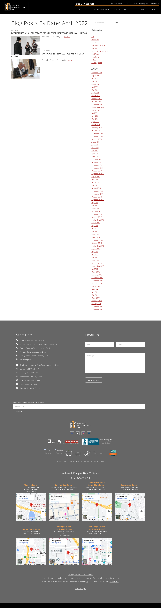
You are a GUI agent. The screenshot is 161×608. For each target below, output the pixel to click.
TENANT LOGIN (116, 4)
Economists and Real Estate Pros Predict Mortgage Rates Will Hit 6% (49, 33)
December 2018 (97, 191)
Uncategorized (96, 63)
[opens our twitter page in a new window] (78, 433)
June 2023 (94, 78)
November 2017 (97, 214)
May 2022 (94, 90)
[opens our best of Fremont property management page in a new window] (78, 455)
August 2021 (95, 110)
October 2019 (96, 171)
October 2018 (96, 197)
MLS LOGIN (127, 4)
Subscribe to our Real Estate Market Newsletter (28, 402)
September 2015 (97, 266)
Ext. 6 (46, 356)
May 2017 (94, 231)
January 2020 (96, 162)
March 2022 (95, 96)
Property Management (99, 51)
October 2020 (96, 139)
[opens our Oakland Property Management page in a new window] (113, 454)
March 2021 (95, 125)
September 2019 (97, 174)
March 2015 (95, 272)
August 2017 (95, 223)
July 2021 (94, 113)
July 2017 (94, 226)
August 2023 (95, 75)
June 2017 (94, 228)
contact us (114, 581)
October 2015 (96, 263)
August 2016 (95, 249)
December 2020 (97, 133)
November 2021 (97, 104)
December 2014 (97, 278)
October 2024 (96, 73)
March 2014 (95, 298)
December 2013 (97, 306)
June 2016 (94, 254)
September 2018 (97, 200)
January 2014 (96, 304)
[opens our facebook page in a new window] (72, 433)
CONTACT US (154, 4)
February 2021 (96, 127)
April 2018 (95, 208)
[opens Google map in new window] (31, 520)
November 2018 (97, 194)
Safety (93, 60)
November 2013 (97, 309)
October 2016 (96, 243)
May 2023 (94, 81)
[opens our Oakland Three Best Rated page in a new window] (68, 454)
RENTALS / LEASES (120, 10)
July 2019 (94, 179)
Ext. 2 (57, 344)
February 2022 (96, 99)
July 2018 (94, 203)
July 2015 (94, 269)
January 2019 (96, 188)
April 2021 (95, 122)
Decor (93, 34)
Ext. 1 (45, 340)
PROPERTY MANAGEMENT (101, 10)
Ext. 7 (30, 360)
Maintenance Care (98, 45)
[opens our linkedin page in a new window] (89, 433)
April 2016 (95, 260)
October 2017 (96, 217)
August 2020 (95, 142)
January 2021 (96, 130)
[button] (116, 22)
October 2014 (96, 283)
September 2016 (97, 246)
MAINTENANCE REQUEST (140, 4)
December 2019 (97, 165)
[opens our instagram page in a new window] (83, 433)
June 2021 (94, 116)
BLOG (154, 10)
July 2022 (94, 87)
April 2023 (95, 84)
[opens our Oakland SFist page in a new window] (95, 454)
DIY (92, 37)
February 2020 (96, 159)
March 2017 (95, 237)
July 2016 (94, 252)
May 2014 (94, 295)
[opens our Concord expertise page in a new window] (48, 453)
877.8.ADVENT (80, 478)
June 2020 (94, 148)
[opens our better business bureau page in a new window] (98, 443)
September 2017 (97, 220)
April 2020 (95, 153)
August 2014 (95, 286)
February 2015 (96, 275)
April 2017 (95, 234)
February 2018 (96, 211)
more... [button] (67, 36)
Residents (95, 57)
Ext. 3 (48, 348)
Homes (94, 42)
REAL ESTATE (83, 10)
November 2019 (97, 168)
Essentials (95, 39)
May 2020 (94, 150)
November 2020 (97, 136)
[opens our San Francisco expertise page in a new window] (59, 453)
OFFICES (134, 10)
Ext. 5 (44, 352)
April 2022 (95, 93)
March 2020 (95, 156)
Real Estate (95, 54)
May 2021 (94, 119)
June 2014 (94, 292)
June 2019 (94, 182)
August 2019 (95, 177)
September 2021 (97, 107)
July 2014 (94, 289)
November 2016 (97, 240)
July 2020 (94, 145)
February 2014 (96, 301)
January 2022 (96, 101)
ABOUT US (144, 10)
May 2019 (94, 185)
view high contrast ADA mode (80, 574)
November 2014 (97, 280)
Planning (94, 48)
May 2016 (94, 257)
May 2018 (94, 205)
